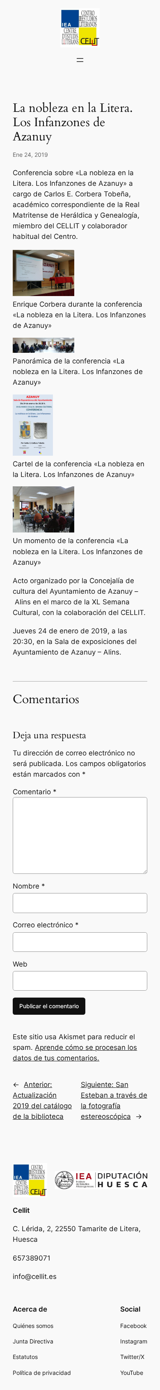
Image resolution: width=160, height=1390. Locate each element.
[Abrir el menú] (80, 60)
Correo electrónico (46, 925)
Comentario (35, 792)
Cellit (21, 1210)
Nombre (29, 886)
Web (20, 964)
